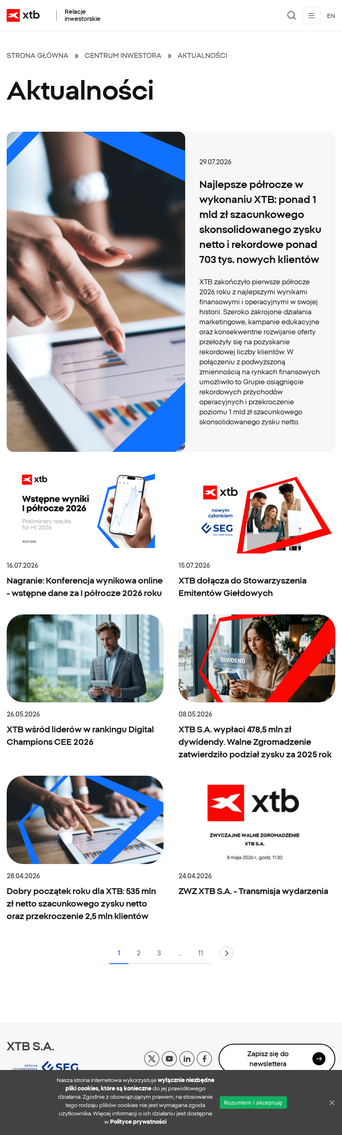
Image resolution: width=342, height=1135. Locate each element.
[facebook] (204, 1058)
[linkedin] (186, 1058)
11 (200, 953)
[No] (331, 1102)
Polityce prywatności (138, 1122)
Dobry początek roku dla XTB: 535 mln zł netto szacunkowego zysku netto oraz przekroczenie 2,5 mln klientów (81, 903)
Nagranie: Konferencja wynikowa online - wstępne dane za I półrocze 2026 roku (85, 587)
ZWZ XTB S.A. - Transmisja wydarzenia (253, 891)
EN (331, 16)
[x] (151, 1058)
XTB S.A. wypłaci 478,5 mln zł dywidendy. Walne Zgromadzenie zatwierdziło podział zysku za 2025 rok (255, 741)
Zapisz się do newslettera (268, 1058)
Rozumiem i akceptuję (253, 1102)
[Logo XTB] (23, 15)
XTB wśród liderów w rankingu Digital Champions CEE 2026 (80, 735)
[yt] (169, 1058)
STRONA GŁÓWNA (37, 55)
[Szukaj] (291, 15)
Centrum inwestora (123, 55)
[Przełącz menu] (311, 15)
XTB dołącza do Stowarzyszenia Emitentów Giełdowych (243, 587)
